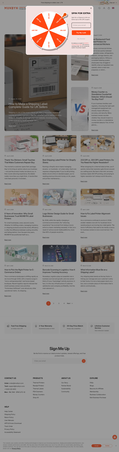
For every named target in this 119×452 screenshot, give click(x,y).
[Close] (91, 8)
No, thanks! (81, 39)
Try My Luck (81, 33)
